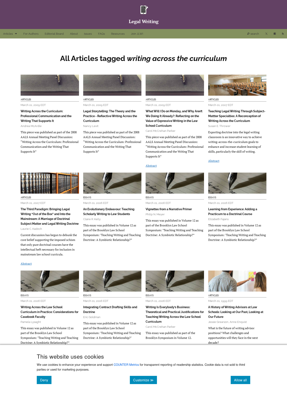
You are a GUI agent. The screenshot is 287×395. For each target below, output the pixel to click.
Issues (88, 33)
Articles (8, 33)
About (74, 33)
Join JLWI (137, 33)
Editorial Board (54, 33)
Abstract (151, 166)
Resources (118, 33)
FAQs (101, 33)
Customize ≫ (145, 379)
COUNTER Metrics (126, 364)
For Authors (30, 33)
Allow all (242, 379)
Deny (45, 379)
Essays (87, 197)
